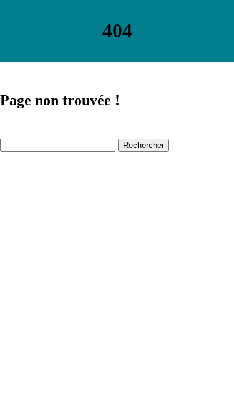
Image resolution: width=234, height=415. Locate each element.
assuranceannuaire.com (45, 177)
